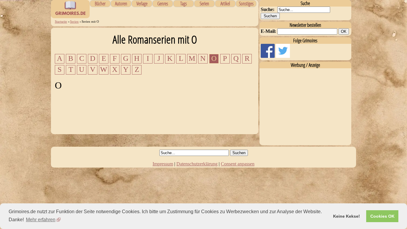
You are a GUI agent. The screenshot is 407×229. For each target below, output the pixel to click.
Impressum (163, 163)
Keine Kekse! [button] (346, 216)
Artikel (225, 3)
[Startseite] (70, 15)
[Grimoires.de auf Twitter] (283, 56)
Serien (204, 3)
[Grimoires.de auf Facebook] (268, 56)
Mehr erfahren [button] (40, 219)
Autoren (121, 3)
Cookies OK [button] (382, 216)
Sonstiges (246, 3)
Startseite (61, 21)
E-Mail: (268, 31)
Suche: (267, 9)
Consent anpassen (237, 163)
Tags (183, 3)
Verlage (141, 3)
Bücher (100, 3)
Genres (162, 3)
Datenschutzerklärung (197, 163)
